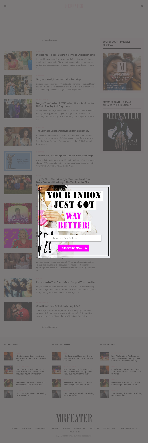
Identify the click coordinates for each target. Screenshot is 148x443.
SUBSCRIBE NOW (72, 248)
